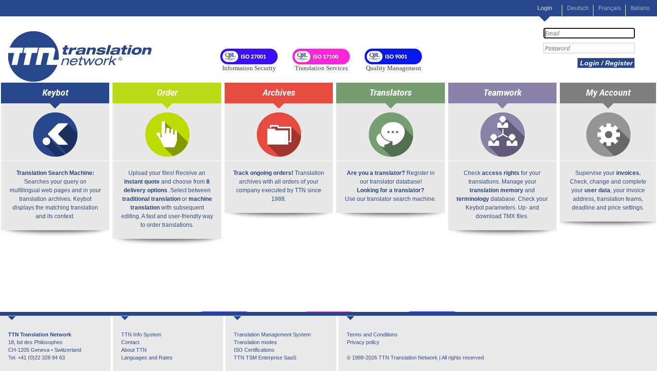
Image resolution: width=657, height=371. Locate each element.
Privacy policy (363, 342)
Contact (130, 342)
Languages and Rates (147, 357)
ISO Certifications (254, 350)
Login (544, 8)
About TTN (134, 350)
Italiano (640, 8)
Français (609, 8)
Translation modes (255, 342)
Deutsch (578, 8)
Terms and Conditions (372, 334)
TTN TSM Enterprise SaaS (265, 357)
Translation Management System (272, 334)
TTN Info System (141, 334)
